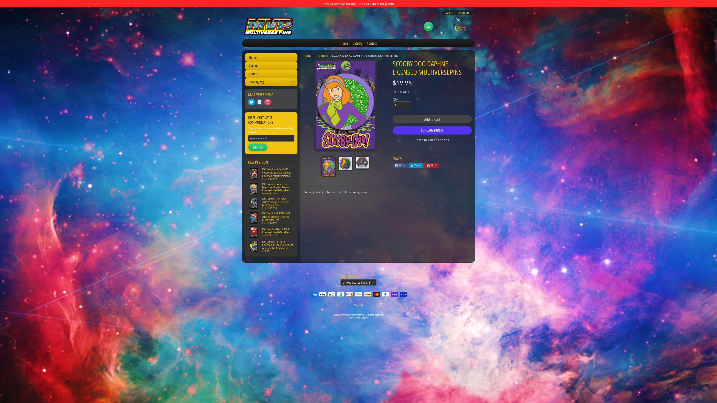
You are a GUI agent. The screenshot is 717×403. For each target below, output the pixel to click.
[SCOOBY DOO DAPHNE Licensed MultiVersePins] (328, 166)
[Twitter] (251, 102)
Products (322, 55)
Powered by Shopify (358, 317)
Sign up (464, 12)
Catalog (357, 43)
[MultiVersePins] (268, 26)
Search (358, 305)
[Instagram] (267, 102)
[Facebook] (259, 102)
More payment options (432, 139)
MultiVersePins (357, 314)
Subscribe (258, 147)
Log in (449, 12)
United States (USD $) (356, 282)
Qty (395, 99)
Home (344, 43)
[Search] (428, 26)
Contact (372, 43)
